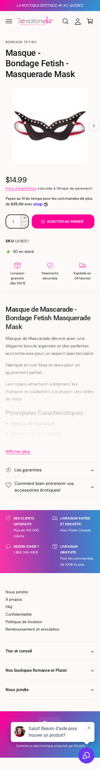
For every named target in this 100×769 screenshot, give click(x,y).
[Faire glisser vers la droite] (93, 125)
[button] (9, 21)
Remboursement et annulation (32, 629)
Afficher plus (18, 451)
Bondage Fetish (21, 42)
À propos (14, 599)
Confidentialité (19, 614)
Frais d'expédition (21, 188)
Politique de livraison (24, 621)
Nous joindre (17, 591)
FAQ (9, 606)
